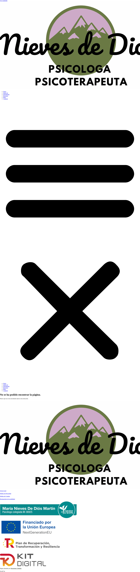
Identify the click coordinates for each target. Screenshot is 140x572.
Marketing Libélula (16, 568)
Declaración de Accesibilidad (7, 499)
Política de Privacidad (5, 493)
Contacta (5, 99)
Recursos (5, 96)
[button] (70, 241)
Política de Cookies (5, 496)
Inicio (4, 91)
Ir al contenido (3, 0)
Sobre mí (5, 93)
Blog (4, 97)
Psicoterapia (6, 94)
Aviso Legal (3, 491)
